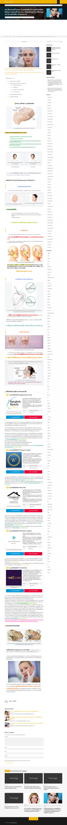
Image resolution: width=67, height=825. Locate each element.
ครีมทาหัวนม (50, 269)
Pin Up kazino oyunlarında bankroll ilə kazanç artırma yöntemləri (56, 48)
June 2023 (49, 184)
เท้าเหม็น (49, 517)
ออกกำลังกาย (50, 485)
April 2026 (49, 108)
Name (6, 747)
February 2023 (50, 195)
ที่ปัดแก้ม (49, 340)
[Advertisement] (33, 27)
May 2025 (49, 135)
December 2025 (50, 116)
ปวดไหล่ (49, 370)
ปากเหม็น (49, 373)
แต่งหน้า (49, 531)
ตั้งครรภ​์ (49, 318)
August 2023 (50, 179)
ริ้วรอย (49, 430)
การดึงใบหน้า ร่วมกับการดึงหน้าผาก (17, 89)
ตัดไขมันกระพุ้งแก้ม (51, 313)
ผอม (48, 381)
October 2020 (50, 225)
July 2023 (49, 181)
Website (6, 755)
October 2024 (50, 154)
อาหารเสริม (49, 498)
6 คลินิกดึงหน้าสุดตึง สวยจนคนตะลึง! (15, 94)
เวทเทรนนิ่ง (49, 523)
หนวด (48, 474)
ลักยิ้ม (48, 438)
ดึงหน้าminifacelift (22, 17)
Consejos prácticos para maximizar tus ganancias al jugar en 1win (13, 787)
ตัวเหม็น (49, 315)
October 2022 (50, 200)
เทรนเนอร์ (49, 515)
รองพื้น (49, 419)
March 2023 (49, 192)
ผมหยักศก (49, 375)
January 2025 (50, 146)
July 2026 (49, 99)
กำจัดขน (49, 258)
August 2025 (50, 127)
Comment (6, 736)
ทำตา (48, 332)
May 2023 (49, 187)
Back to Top (33, 818)
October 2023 (50, 173)
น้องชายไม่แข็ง (50, 354)
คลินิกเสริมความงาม (51, 277)
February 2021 (50, 214)
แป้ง (48, 534)
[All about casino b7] (48, 60)
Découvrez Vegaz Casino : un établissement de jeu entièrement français (51, 788)
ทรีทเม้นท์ (49, 326)
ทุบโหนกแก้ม (50, 351)
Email (6, 751)
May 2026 (49, 105)
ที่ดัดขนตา (49, 337)
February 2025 (50, 143)
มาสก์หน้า (49, 408)
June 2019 (49, 247)
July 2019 (49, 244)
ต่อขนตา (49, 321)
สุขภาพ (49, 471)
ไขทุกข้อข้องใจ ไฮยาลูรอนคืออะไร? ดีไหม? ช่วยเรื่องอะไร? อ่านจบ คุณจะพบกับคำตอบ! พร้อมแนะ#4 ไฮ (54, 81)
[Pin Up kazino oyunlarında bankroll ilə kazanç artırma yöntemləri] (48, 49)
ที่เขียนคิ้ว (49, 348)
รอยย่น (49, 422)
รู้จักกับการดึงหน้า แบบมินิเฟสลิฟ (14, 81)
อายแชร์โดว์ (50, 490)
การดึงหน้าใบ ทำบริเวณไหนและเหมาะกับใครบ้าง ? (17, 83)
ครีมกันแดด (49, 266)
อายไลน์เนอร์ (50, 493)
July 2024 (49, 162)
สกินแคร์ (49, 452)
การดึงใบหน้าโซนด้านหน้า (16, 85)
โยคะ (48, 550)
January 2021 (50, 217)
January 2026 (50, 113)
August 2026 (50, 97)
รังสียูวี (49, 427)
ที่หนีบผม (49, 345)
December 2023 (50, 168)
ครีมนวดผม (49, 272)
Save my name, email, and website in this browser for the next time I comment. (17, 760)
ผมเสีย (49, 378)
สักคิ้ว (48, 463)
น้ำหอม (49, 362)
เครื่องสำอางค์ (50, 509)
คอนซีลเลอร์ (50, 285)
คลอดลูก (49, 274)
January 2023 (50, 198)
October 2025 (50, 121)
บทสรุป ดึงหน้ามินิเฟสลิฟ (13, 96)
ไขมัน (48, 561)
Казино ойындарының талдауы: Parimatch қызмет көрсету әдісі (12, 807)
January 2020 (50, 236)
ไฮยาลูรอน (49, 569)
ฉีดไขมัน (49, 296)
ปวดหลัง (49, 367)
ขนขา (49, 261)
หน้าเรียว (49, 479)
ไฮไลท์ (49, 572)
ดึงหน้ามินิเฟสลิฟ (27, 17)
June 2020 (49, 233)
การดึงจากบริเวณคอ (15, 91)
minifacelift (15, 17)
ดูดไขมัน (49, 304)
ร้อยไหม (49, 433)
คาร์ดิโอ (49, 291)
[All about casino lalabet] (48, 55)
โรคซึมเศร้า (49, 553)
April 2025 (49, 138)
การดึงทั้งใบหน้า (14, 87)
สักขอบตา (49, 460)
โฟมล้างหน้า (50, 547)
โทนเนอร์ (49, 542)
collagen (49, 253)
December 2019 (50, 239)
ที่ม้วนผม (49, 343)
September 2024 (50, 157)
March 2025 (49, 140)
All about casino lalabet (55, 53)
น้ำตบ (48, 356)
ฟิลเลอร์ (49, 405)
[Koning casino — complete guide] (48, 66)
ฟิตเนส (49, 403)
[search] (61, 5)
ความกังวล (49, 283)
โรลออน (49, 556)
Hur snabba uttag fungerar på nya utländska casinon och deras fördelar (32, 787)
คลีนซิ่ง (49, 280)
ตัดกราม (49, 310)
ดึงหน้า (12, 17)
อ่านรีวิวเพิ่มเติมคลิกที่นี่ (17, 446)
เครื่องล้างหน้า (50, 506)
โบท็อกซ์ (49, 545)
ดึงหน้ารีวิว (31, 17)
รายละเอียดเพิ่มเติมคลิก (15, 417)
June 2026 (49, 102)
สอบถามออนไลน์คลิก (33, 417)
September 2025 (50, 124)
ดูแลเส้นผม (49, 307)
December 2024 (50, 149)
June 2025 (49, 132)
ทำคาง (49, 329)
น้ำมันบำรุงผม (50, 359)
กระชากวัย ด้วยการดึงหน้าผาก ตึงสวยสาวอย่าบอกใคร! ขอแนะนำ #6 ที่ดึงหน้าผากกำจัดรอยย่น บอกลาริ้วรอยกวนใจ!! (33, 810)
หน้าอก (49, 476)
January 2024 (50, 165)
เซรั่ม (48, 512)
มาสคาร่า (49, 411)
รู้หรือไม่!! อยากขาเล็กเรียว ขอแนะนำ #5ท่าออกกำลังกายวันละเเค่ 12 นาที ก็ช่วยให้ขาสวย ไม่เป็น (55, 89)
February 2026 (50, 110)
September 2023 (50, 176)
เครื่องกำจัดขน (50, 504)
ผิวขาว (49, 386)
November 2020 (50, 222)
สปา (48, 457)
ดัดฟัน (49, 299)
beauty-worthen (14, 822)
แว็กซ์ (48, 539)
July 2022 (49, 203)
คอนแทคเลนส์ (50, 288)
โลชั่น (48, 558)
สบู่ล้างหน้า (49, 455)
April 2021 (49, 209)
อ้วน (48, 501)
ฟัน (48, 400)
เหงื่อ (48, 528)
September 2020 (50, 228)
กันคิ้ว (48, 255)
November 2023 (50, 170)
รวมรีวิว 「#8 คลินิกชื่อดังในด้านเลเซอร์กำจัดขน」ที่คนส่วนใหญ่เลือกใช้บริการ (24, 711)
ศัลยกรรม (49, 446)
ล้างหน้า (49, 444)
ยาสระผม (49, 416)
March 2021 (49, 211)
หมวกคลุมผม (50, 482)
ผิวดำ (48, 389)
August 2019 (50, 241)
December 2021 (50, 206)
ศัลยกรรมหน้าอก (50, 449)
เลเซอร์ (49, 520)
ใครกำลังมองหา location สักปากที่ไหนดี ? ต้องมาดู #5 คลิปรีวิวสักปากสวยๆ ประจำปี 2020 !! (26, 723)
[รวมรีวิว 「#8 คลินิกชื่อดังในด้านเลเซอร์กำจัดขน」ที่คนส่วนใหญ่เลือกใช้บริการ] (7, 713)
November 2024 (50, 151)
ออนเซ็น (49, 487)
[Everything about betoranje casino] (48, 72)
